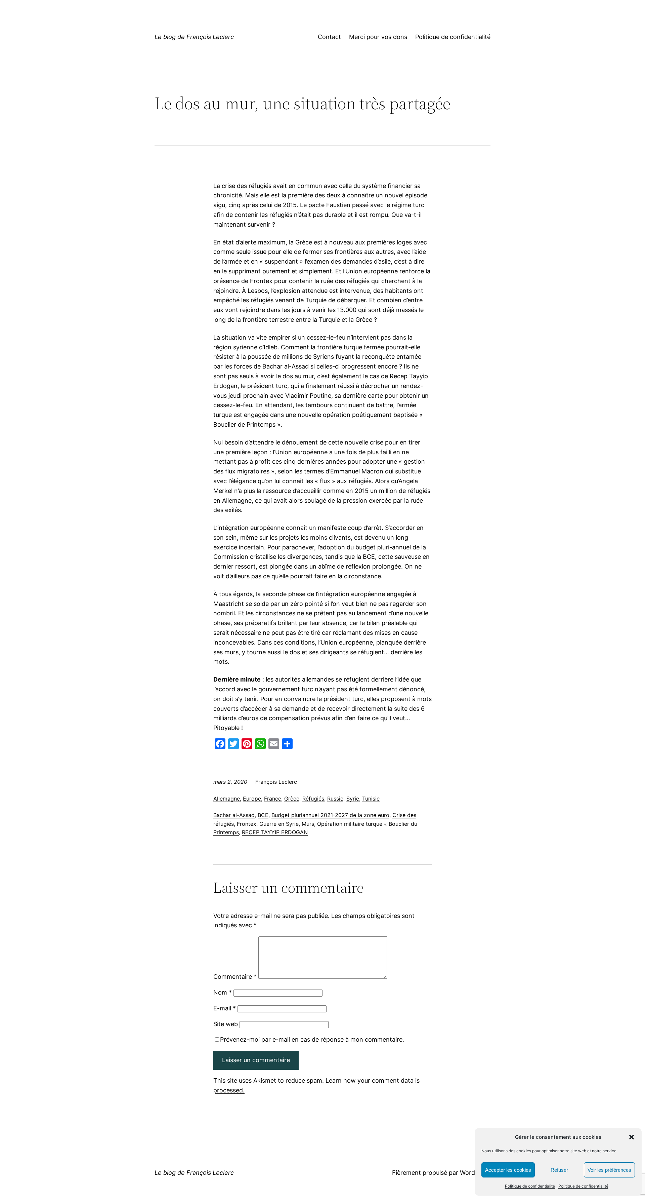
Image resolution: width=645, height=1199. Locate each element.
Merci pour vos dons (378, 36)
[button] (631, 1137)
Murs (308, 823)
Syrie (352, 798)
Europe (252, 798)
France (272, 798)
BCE (263, 815)
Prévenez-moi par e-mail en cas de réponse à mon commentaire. (312, 1039)
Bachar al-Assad (234, 815)
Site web (225, 1024)
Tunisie (371, 798)
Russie (335, 798)
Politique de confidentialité (530, 1186)
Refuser (559, 1170)
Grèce (291, 798)
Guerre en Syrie (279, 823)
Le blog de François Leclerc (194, 36)
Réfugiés (313, 798)
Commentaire (235, 976)
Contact (329, 36)
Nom (222, 992)
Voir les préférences (609, 1170)
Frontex (246, 823)
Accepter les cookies (508, 1170)
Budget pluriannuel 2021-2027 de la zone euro (330, 815)
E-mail (224, 1008)
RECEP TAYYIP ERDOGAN (275, 832)
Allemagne (226, 798)
